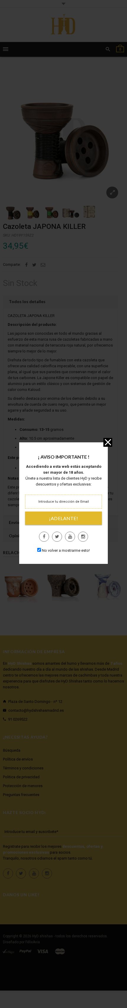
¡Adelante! (63, 518)
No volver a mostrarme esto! (66, 550)
